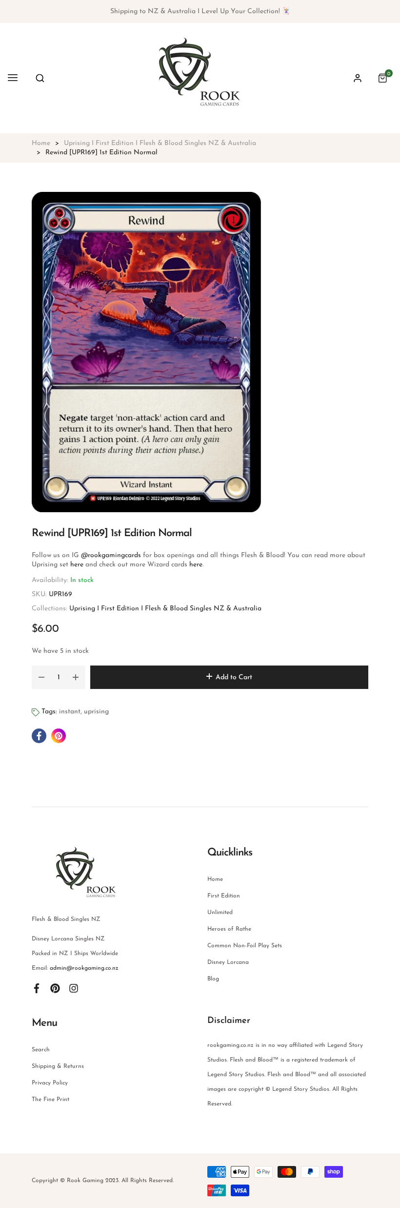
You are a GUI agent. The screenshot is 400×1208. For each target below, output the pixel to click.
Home (215, 879)
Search (41, 1050)
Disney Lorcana (228, 962)
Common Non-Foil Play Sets (244, 946)
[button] (40, 78)
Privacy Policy (50, 1083)
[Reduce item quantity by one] (41, 677)
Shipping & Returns (58, 1066)
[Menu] (12, 78)
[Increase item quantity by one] (75, 677)
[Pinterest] (55, 988)
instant (69, 711)
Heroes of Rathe (229, 929)
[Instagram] (74, 988)
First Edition (223, 896)
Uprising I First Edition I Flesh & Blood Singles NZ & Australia (165, 608)
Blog (213, 979)
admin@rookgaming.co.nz (84, 968)
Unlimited (220, 913)
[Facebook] (36, 988)
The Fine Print (50, 1100)
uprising (96, 711)
